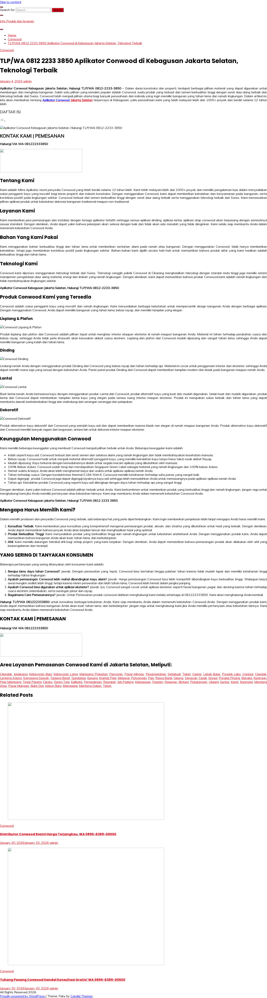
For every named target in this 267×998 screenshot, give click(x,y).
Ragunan (171, 682)
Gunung (92, 678)
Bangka (246, 678)
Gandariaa (79, 678)
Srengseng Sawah (36, 678)
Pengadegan (93, 682)
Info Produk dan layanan (17, 21)
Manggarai (70, 686)
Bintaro (184, 682)
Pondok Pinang (229, 678)
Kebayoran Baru (40, 674)
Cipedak (260, 674)
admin (27, 81)
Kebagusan (143, 682)
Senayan (191, 678)
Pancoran (116, 674)
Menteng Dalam (90, 686)
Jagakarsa (21, 674)
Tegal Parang (32, 682)
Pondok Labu (231, 674)
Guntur (224, 682)
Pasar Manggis (18, 686)
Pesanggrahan (156, 674)
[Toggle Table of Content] (3, 121)
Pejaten (157, 682)
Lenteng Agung (11, 678)
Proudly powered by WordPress (23, 996)
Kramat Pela (107, 678)
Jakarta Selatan (67, 100)
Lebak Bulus (211, 674)
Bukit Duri (37, 686)
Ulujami (214, 682)
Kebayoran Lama (66, 674)
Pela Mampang (10, 682)
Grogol (212, 678)
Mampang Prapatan (93, 674)
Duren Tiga (62, 682)
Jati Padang (125, 682)
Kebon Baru (53, 686)
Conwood (7, 50)
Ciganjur (248, 674)
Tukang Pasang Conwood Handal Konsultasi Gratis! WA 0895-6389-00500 (62, 979)
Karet (234, 682)
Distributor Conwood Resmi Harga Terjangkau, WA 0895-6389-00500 (58, 834)
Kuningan (260, 678)
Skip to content (10, 2)
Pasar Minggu (134, 674)
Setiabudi (174, 674)
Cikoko (47, 682)
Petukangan (198, 682)
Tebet (186, 674)
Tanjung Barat (60, 678)
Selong (178, 678)
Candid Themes (82, 996)
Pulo (151, 678)
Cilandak (6, 674)
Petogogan (139, 678)
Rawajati (109, 682)
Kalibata (76, 682)
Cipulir (203, 678)
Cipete (197, 674)
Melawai (124, 678)
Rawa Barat (163, 678)
